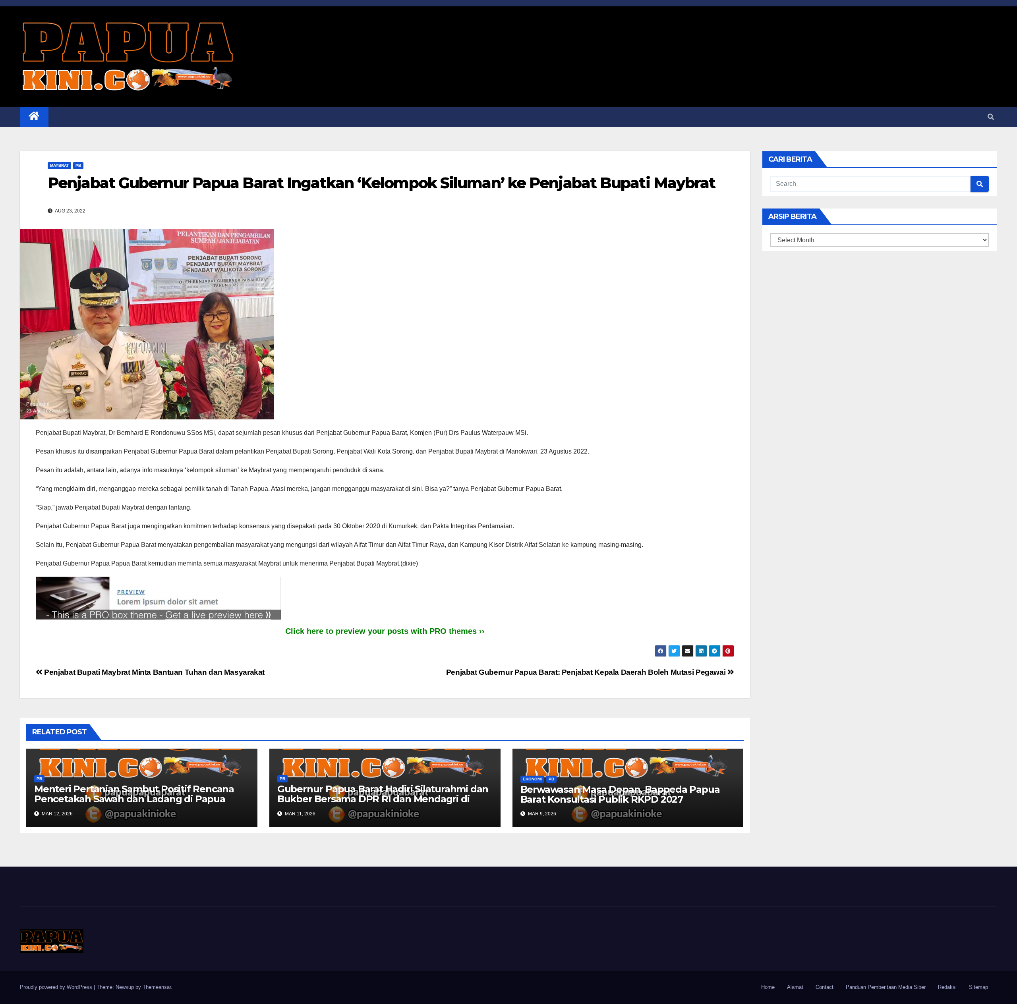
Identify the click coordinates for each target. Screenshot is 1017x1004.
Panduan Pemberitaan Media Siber (886, 987)
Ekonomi (532, 779)
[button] (991, 117)
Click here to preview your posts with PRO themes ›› (385, 631)
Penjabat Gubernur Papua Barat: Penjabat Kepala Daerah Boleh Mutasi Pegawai (586, 672)
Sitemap (978, 987)
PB (78, 165)
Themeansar (157, 987)
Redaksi (947, 987)
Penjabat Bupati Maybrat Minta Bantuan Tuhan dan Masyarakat (154, 672)
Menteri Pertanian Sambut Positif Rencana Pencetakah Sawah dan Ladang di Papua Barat (134, 799)
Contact (824, 987)
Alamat (795, 987)
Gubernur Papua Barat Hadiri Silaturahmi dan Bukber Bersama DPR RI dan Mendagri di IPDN (382, 799)
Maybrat (59, 165)
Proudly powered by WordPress (57, 987)
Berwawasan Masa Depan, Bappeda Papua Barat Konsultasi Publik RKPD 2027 (620, 794)
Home (768, 987)
